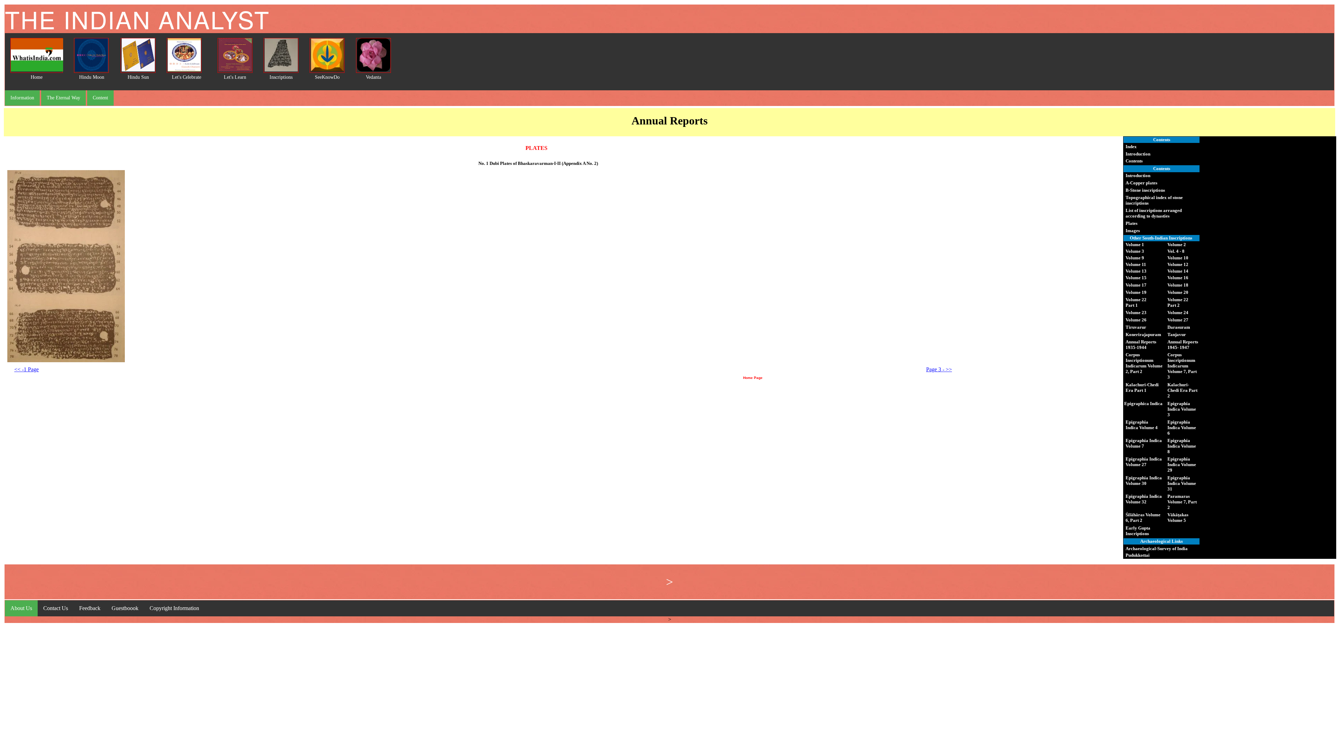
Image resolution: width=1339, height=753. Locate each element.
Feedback (89, 608)
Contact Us (55, 608)
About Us (21, 608)
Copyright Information (174, 608)
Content (100, 97)
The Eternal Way (63, 97)
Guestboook (125, 608)
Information (22, 97)
